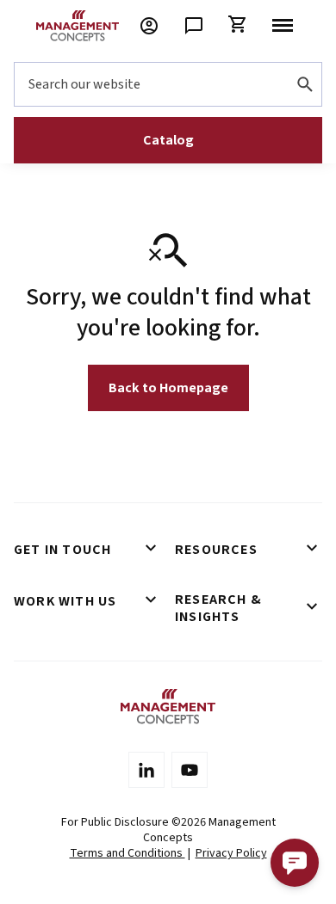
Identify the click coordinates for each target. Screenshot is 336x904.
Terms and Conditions (127, 853)
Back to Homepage (168, 387)
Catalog (168, 140)
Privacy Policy (231, 853)
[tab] (87, 550)
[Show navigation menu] (282, 26)
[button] (295, 863)
